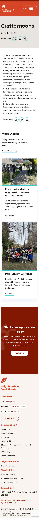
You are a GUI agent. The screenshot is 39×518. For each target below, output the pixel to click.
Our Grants (6, 397)
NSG (8, 402)
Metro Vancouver (8, 437)
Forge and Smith (23, 515)
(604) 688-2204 (11, 503)
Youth (11, 411)
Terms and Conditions (25, 513)
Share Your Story (8, 466)
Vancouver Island (8, 456)
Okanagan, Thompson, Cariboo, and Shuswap (16, 446)
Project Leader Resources (12, 478)
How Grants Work (8, 474)
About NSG (6, 470)
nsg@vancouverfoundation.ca (16, 500)
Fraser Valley (6, 429)
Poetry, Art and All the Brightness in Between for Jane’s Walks (17, 192)
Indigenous (13, 406)
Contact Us (6, 488)
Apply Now (19, 353)
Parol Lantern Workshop (19, 274)
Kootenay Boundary (9, 433)
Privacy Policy (8, 513)
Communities (8, 425)
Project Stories (8, 461)
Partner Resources (8, 482)
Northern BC (6, 441)
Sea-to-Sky (5, 452)
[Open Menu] (31, 8)
